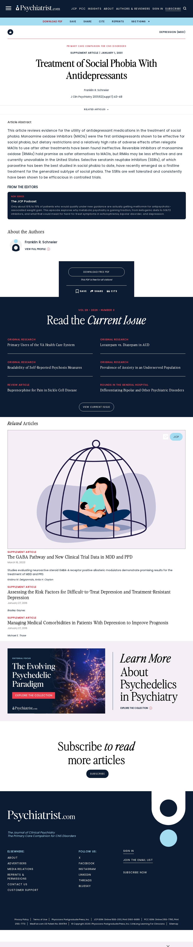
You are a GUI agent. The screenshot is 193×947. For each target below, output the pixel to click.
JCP (74, 9)
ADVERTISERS (17, 863)
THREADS (85, 880)
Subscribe (173, 9)
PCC (82, 9)
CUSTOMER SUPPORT (23, 890)
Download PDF (52, 21)
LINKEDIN (85, 875)
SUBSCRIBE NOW (135, 872)
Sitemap (173, 923)
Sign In (157, 9)
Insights (94, 9)
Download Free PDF (96, 271)
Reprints (118, 21)
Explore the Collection (134, 708)
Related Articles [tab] (95, 109)
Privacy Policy (22, 919)
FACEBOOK (87, 863)
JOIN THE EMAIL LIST (138, 860)
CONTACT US (17, 884)
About (109, 9)
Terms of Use (40, 919)
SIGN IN (128, 851)
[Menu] (8, 8)
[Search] (184, 9)
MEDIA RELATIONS (20, 869)
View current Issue (96, 407)
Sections (138, 21)
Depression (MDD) (172, 32)
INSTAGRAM (87, 869)
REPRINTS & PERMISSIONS (17, 877)
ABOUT (13, 858)
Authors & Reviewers (133, 9)
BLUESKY (85, 886)
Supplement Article (84, 53)
